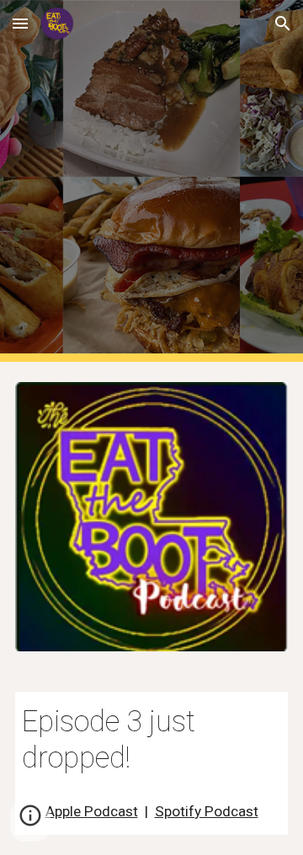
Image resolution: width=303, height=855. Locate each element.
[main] (151, 740)
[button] (20, 23)
